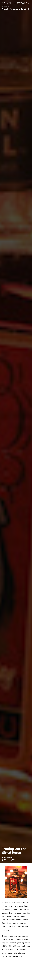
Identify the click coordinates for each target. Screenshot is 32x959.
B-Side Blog (7, 3)
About (5, 9)
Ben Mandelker (8, 857)
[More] (28, 9)
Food (23, 9)
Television (14, 9)
